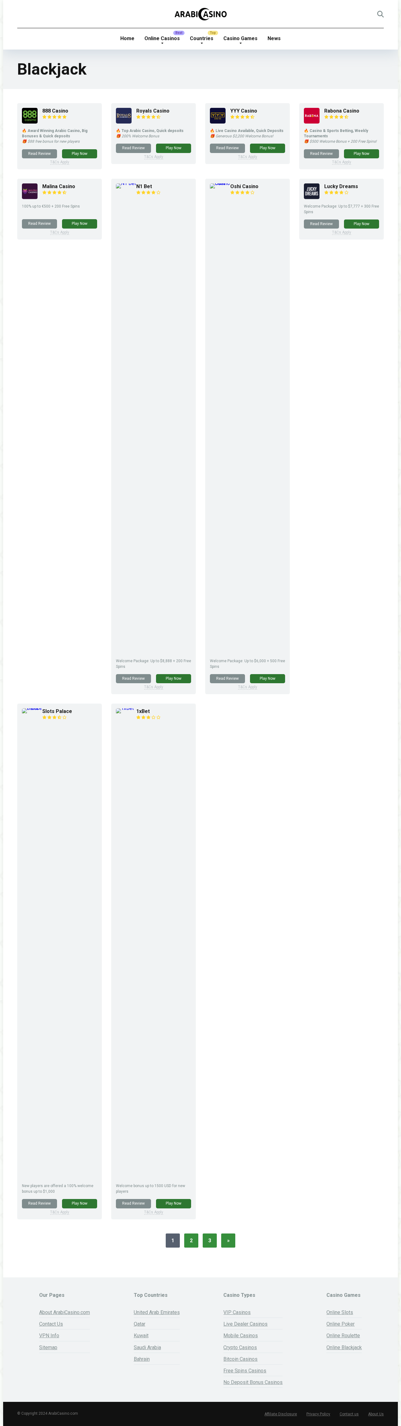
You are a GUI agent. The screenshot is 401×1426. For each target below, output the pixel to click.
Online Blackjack (344, 1347)
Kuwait (141, 1336)
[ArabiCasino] (201, 14)
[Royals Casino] (124, 122)
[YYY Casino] (218, 122)
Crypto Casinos (240, 1347)
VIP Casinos (237, 1312)
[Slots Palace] (32, 708)
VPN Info (49, 1336)
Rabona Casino (341, 111)
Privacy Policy (318, 1414)
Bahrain (142, 1359)
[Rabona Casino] (312, 122)
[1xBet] (126, 708)
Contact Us (51, 1324)
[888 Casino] (30, 122)
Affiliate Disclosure (280, 1414)
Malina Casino (58, 186)
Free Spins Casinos (244, 1371)
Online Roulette (343, 1336)
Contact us (349, 1414)
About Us (376, 1414)
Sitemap (48, 1347)
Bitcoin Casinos (240, 1359)
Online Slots (339, 1312)
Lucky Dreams (341, 186)
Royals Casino (152, 111)
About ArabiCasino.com (64, 1312)
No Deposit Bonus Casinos (253, 1382)
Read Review (39, 153)
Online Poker (340, 1324)
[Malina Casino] (30, 197)
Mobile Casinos (240, 1336)
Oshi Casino (244, 186)
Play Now (79, 153)
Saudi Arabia (147, 1347)
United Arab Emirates (157, 1312)
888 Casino (55, 111)
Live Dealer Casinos (245, 1324)
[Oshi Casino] (220, 183)
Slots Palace (57, 711)
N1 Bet (144, 186)
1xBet (143, 711)
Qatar (139, 1324)
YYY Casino (243, 111)
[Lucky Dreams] (312, 197)
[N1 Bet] (126, 183)
